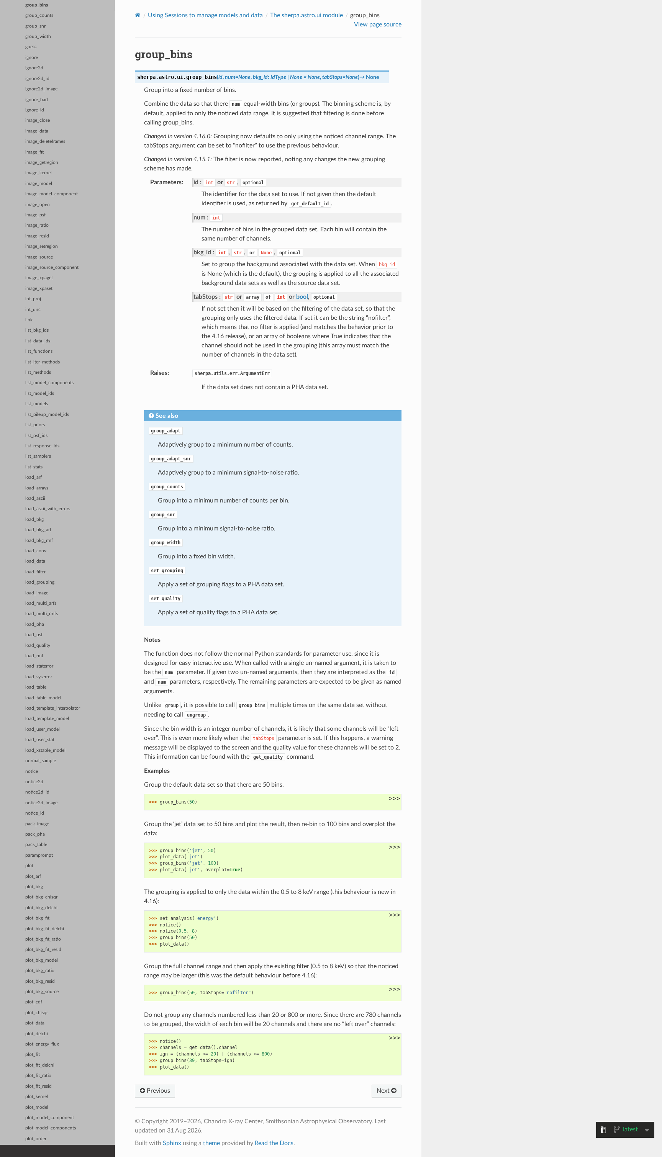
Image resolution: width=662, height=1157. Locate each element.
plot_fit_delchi (39, 1065)
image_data (36, 131)
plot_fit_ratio (38, 1076)
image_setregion (41, 246)
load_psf (34, 635)
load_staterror (39, 666)
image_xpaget (39, 278)
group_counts (39, 15)
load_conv (35, 551)
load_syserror (38, 677)
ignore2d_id (37, 79)
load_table (35, 687)
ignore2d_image (41, 89)
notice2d (34, 782)
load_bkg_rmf (39, 540)
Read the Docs (274, 1143)
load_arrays (36, 488)
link (29, 320)
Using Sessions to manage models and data (205, 15)
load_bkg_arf (38, 530)
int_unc (33, 310)
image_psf (35, 215)
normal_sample (40, 761)
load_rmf (34, 656)
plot (29, 866)
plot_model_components (50, 1128)
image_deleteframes (45, 141)
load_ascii (35, 498)
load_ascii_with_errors (47, 509)
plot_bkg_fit (37, 918)
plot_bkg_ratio (39, 971)
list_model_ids (39, 393)
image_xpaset (38, 288)
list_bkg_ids (37, 330)
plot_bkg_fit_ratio (43, 939)
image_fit (34, 152)
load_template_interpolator (52, 708)
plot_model (36, 1107)
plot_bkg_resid (40, 981)
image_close (37, 120)
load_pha (34, 624)
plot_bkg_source (42, 992)
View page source (377, 24)
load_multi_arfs (40, 603)
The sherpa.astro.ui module (306, 15)
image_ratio (37, 225)
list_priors (35, 425)
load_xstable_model (45, 750)
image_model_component (51, 194)
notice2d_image (41, 803)
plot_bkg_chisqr (41, 897)
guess (30, 47)
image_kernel (38, 173)
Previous (157, 1091)
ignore (31, 58)
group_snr (35, 26)
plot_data (34, 1023)
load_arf (33, 477)
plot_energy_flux (42, 1044)
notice (31, 771)
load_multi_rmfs (41, 614)
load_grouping (39, 582)
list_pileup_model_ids (47, 414)
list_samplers (38, 456)
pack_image (37, 824)
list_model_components (49, 383)
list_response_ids (42, 446)
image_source (39, 257)
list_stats (34, 467)
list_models (36, 404)
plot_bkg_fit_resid (43, 950)
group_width (38, 36)
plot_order (35, 1139)
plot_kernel (36, 1097)
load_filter (35, 572)
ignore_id (34, 110)
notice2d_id (37, 792)
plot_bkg (34, 887)
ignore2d (34, 68)
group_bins (36, 5)
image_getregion (41, 162)
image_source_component (52, 267)
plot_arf (33, 876)
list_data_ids (37, 341)
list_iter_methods (42, 362)
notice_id (34, 813)
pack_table (36, 845)
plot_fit (32, 1054)
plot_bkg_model (41, 960)
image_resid (37, 236)
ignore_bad (36, 100)
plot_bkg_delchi (41, 908)
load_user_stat (39, 740)
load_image (36, 593)
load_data (35, 561)
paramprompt (39, 855)
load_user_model (42, 729)
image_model (38, 184)
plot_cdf (33, 1002)
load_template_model (47, 719)
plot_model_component (49, 1118)
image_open (37, 205)
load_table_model (43, 698)
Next (384, 1091)
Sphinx (172, 1143)
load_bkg (34, 519)
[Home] (138, 15)
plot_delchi (36, 1034)
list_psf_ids (36, 436)
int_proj (33, 299)
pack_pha (35, 834)
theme (211, 1143)
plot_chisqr (36, 1013)
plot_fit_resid (38, 1086)
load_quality (37, 645)
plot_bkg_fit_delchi (44, 929)
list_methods (38, 372)
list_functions (38, 351)
